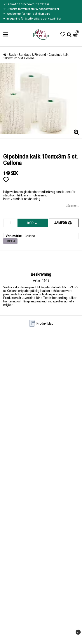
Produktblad (45, 323)
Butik (12, 54)
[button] (62, 35)
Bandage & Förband (32, 54)
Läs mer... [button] (72, 205)
